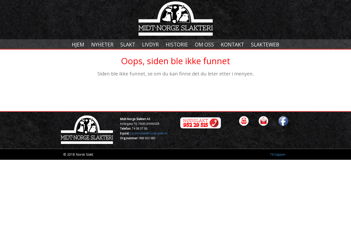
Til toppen (277, 154)
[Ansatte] (243, 120)
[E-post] (263, 120)
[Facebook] (283, 120)
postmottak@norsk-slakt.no (149, 133)
